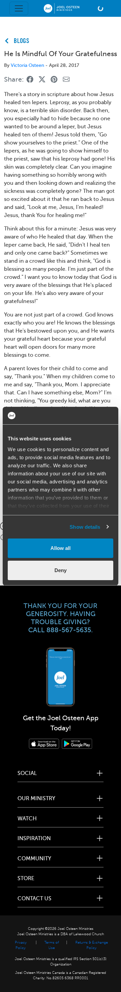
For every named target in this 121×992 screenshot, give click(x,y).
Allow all (60, 548)
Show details (85, 527)
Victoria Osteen (27, 65)
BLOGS (22, 41)
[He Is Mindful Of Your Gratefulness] (30, 80)
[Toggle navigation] (18, 8)
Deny (60, 570)
